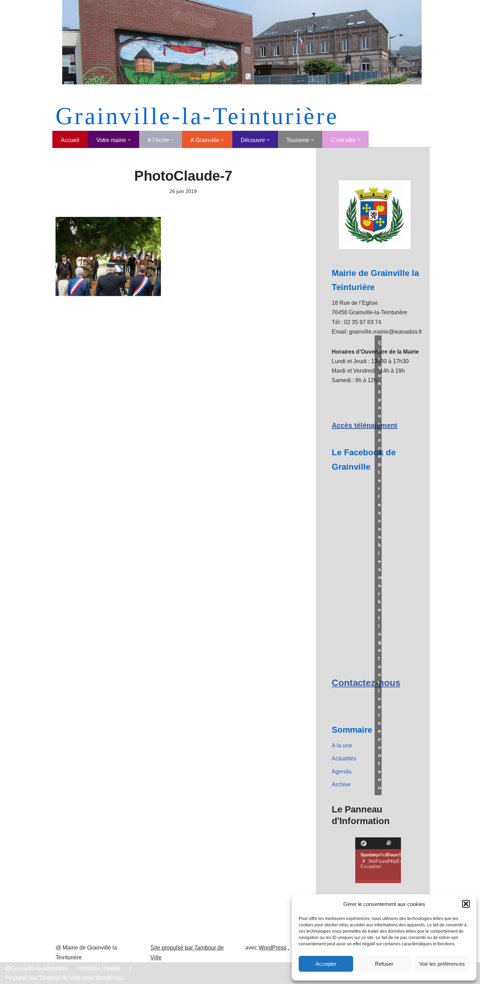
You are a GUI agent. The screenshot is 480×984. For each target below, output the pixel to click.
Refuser (384, 964)
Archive (341, 784)
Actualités (344, 758)
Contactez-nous (366, 683)
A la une (342, 745)
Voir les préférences (442, 964)
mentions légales (99, 968)
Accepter (326, 964)
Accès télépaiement (364, 425)
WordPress (272, 948)
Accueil (70, 140)
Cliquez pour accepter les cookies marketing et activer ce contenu (380, 565)
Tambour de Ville (60, 978)
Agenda (341, 771)
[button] (465, 903)
